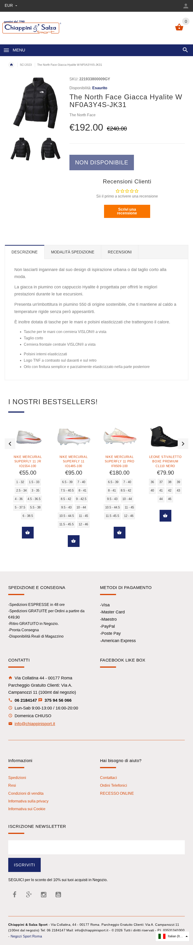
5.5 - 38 (35, 507)
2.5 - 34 (21, 490)
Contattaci (108, 778)
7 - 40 (81, 482)
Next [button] (183, 443)
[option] (20, 149)
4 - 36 (19, 499)
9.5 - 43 (66, 507)
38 (169, 482)
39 (178, 482)
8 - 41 (82, 490)
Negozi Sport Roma (26, 936)
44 (161, 499)
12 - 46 (83, 524)
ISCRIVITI (24, 865)
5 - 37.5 (20, 507)
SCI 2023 (26, 64)
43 (178, 490)
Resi (12, 785)
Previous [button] (10, 443)
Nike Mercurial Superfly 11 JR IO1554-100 (28, 461)
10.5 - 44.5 (66, 516)
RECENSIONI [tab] (120, 252)
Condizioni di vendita (26, 793)
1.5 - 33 (34, 482)
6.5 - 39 (67, 482)
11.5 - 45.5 (66, 524)
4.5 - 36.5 (34, 499)
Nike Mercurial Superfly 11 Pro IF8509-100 (119, 461)
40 (152, 490)
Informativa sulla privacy (28, 801)
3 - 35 (35, 490)
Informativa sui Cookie (26, 809)
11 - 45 (83, 516)
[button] (172, 936)
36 (152, 482)
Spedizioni (17, 778)
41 (161, 490)
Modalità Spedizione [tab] (72, 252)
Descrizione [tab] (25, 252)
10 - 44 (81, 507)
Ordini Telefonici (113, 785)
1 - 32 (20, 482)
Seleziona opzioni (28, 532)
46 (169, 499)
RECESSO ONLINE (117, 793)
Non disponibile (101, 162)
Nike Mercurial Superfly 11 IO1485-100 (74, 461)
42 (169, 490)
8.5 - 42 (66, 499)
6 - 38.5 (28, 516)
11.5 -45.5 (112, 516)
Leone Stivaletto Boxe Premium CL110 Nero (165, 461)
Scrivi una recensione (127, 211)
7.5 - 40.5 (67, 490)
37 (161, 482)
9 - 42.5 (81, 499)
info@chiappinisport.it (35, 723)
